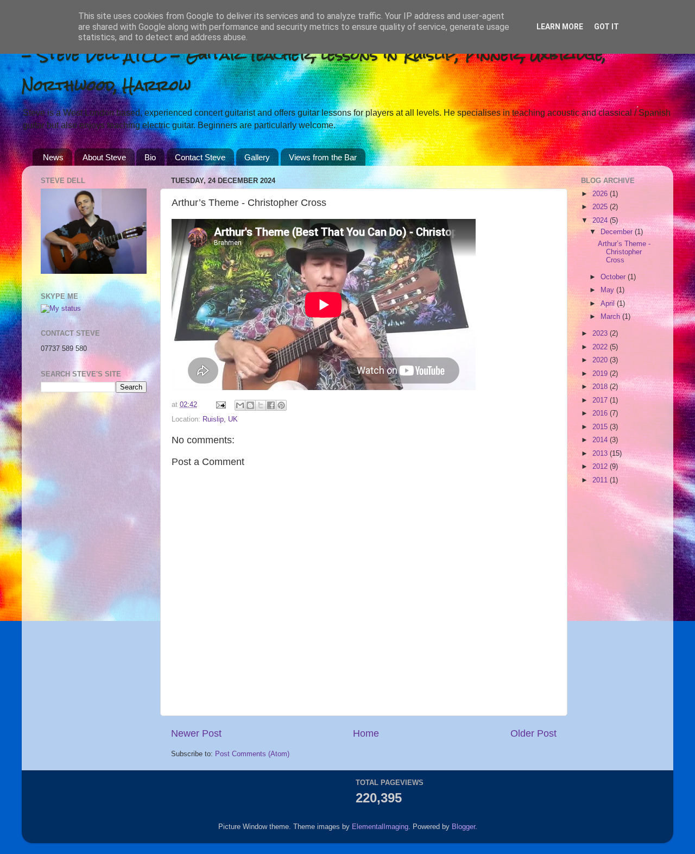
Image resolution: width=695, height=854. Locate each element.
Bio (150, 157)
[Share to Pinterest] (281, 405)
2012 (601, 466)
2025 (601, 207)
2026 (601, 194)
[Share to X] (260, 405)
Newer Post (196, 733)
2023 (601, 333)
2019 (601, 374)
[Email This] (240, 405)
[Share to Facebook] (271, 405)
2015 (601, 427)
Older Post (533, 733)
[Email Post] (220, 405)
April (609, 303)
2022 (601, 347)
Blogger (463, 827)
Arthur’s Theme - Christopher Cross (624, 252)
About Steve (104, 157)
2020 (601, 360)
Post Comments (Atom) (252, 754)
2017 (601, 400)
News (53, 157)
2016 (601, 413)
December (618, 232)
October (614, 277)
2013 (601, 453)
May (608, 290)
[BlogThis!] (250, 405)
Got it (606, 26)
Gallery (257, 157)
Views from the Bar (323, 157)
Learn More (559, 26)
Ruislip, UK (220, 419)
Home (366, 733)
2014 (601, 440)
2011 (601, 480)
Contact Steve (200, 157)
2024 (601, 220)
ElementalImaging (380, 827)
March (611, 317)
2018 (601, 387)
